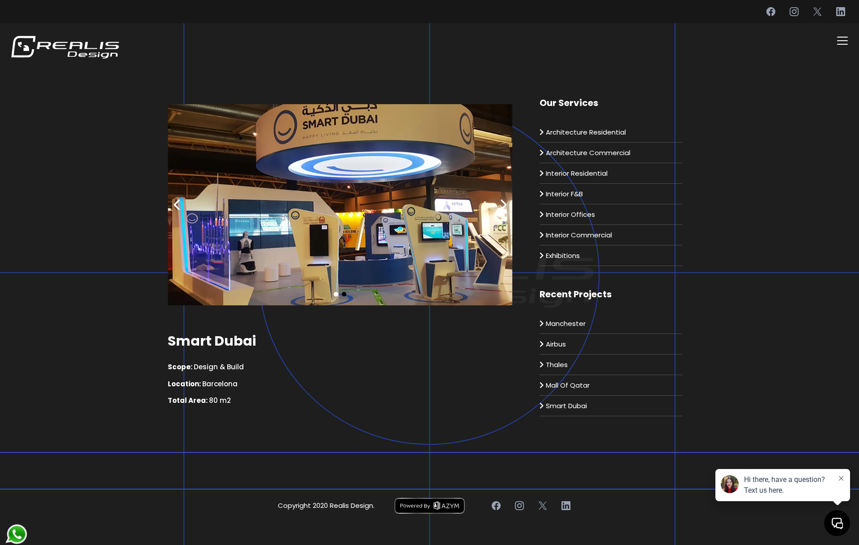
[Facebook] (770, 11)
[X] (817, 11)
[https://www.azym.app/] (429, 506)
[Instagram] (794, 11)
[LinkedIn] (840, 11)
